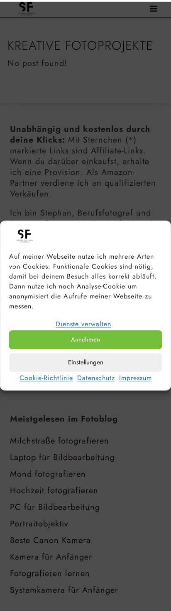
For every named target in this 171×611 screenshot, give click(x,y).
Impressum (135, 378)
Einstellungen (85, 362)
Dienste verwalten (83, 324)
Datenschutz (96, 378)
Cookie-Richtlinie (46, 378)
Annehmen (85, 339)
